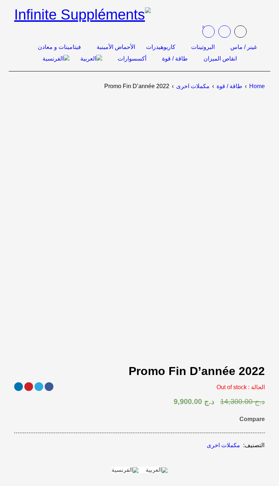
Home (257, 86)
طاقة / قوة (229, 86)
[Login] (224, 31)
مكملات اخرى (193, 86)
